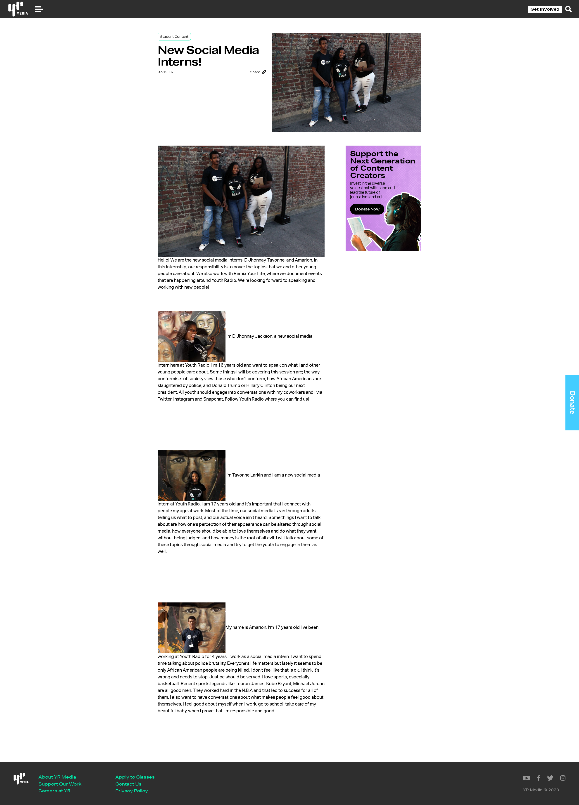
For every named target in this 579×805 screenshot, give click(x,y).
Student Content (174, 37)
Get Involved (544, 9)
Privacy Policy (131, 790)
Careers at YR (54, 790)
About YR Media (57, 776)
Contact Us (128, 783)
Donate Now (367, 209)
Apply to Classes (135, 776)
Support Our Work (59, 783)
